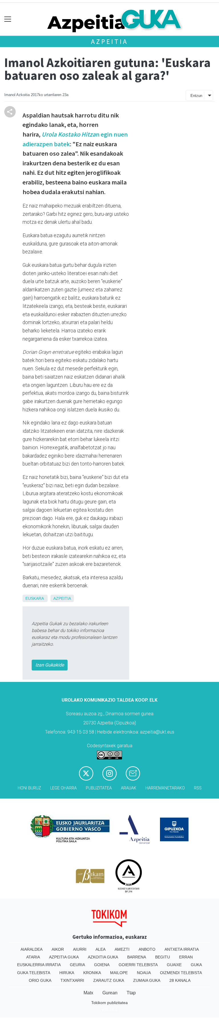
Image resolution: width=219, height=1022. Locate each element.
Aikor (58, 949)
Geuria (77, 964)
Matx (88, 992)
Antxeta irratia (182, 949)
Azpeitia (109, 41)
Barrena (136, 957)
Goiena (102, 964)
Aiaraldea (31, 949)
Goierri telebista (138, 964)
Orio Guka (40, 980)
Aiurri (79, 949)
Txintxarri (72, 980)
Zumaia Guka (146, 980)
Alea (101, 949)
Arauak (128, 788)
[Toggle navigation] (8, 19)
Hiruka (66, 972)
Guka (196, 964)
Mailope (119, 972)
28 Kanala (179, 980)
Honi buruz (29, 788)
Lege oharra (63, 788)
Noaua (144, 972)
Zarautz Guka (108, 980)
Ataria (33, 957)
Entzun (196, 96)
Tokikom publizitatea (109, 1002)
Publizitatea (99, 788)
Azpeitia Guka (64, 957)
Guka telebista (33, 972)
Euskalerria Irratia (39, 964)
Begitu (162, 957)
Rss (198, 788)
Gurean (109, 992)
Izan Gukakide (49, 665)
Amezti (122, 949)
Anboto (147, 949)
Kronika (92, 972)
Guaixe (174, 964)
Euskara (34, 598)
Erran (186, 957)
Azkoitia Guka (103, 957)
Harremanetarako (165, 788)
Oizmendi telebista (181, 972)
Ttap (131, 992)
